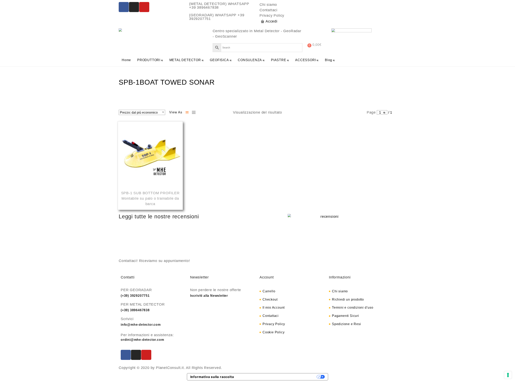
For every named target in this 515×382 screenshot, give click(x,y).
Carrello (269, 291)
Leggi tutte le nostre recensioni (159, 217)
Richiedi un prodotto (348, 299)
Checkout (270, 299)
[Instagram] (134, 7)
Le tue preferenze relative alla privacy (277, 377)
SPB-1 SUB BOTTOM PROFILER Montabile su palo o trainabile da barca (150, 198)
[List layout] (193, 112)
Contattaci (268, 10)
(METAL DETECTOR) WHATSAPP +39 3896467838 (219, 5)
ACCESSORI (305, 60)
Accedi (271, 21)
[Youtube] (144, 7)
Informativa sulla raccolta (212, 377)
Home (126, 60)
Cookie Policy (273, 332)
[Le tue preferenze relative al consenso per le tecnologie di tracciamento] (508, 375)
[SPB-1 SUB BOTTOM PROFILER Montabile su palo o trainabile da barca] (150, 154)
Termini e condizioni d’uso (352, 307)
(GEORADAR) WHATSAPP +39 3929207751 (216, 17)
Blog (328, 60)
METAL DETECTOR (185, 60)
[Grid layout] (187, 112)
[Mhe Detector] (121, 30)
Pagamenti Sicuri (345, 315)
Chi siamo (268, 5)
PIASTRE (278, 60)
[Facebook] (124, 7)
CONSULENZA (250, 60)
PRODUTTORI (148, 60)
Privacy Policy (272, 15)
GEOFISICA (219, 60)
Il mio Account (274, 307)
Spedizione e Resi (346, 324)
